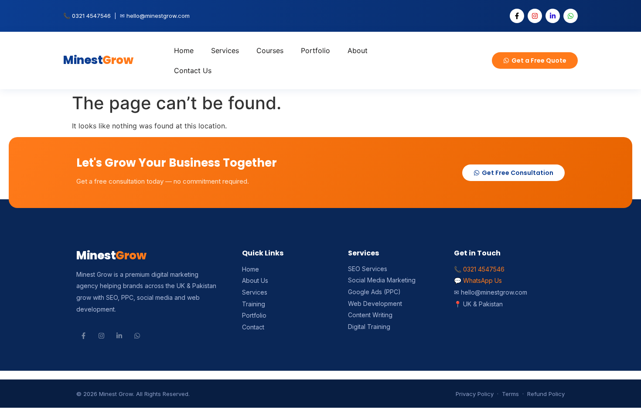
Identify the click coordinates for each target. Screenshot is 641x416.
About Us (255, 280)
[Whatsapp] (570, 16)
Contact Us (192, 70)
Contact (253, 327)
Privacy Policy (475, 393)
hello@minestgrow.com (158, 15)
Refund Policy (546, 393)
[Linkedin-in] (553, 16)
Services (225, 50)
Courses (269, 50)
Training (253, 304)
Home (184, 50)
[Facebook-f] (517, 16)
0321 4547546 (91, 15)
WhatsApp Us (482, 280)
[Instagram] (535, 16)
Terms (510, 393)
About (358, 50)
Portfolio (315, 50)
